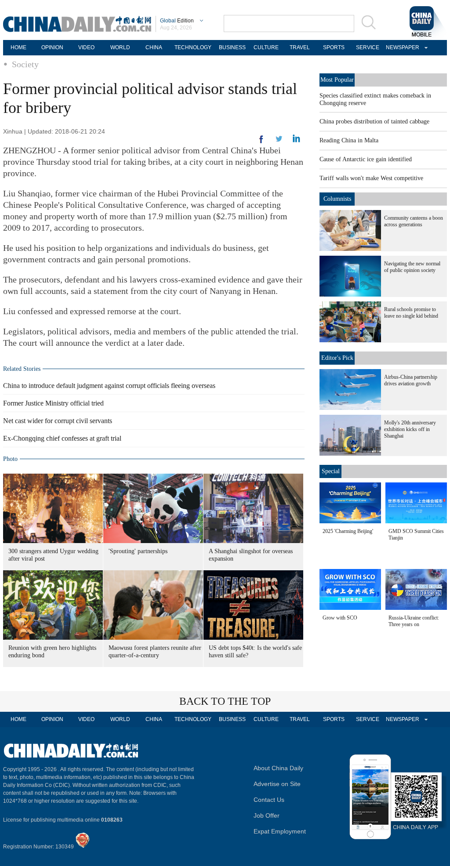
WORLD (120, 47)
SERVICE (367, 47)
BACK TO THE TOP (225, 701)
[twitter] (296, 141)
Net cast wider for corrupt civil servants (57, 420)
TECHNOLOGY (192, 47)
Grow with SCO (340, 618)
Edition (177, 21)
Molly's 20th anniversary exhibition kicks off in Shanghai (410, 429)
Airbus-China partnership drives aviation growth (410, 380)
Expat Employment (280, 831)
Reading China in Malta (348, 140)
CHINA (153, 47)
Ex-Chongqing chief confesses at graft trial (62, 438)
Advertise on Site (277, 783)
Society (25, 64)
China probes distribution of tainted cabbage (374, 121)
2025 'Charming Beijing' (348, 531)
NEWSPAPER (401, 47)
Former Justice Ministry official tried (53, 403)
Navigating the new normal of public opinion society (412, 267)
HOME (18, 47)
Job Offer (266, 815)
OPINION (52, 47)
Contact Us (269, 799)
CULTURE (266, 47)
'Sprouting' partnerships (138, 551)
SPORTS (334, 47)
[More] (261, 143)
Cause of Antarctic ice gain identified (365, 159)
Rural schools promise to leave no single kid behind (411, 312)
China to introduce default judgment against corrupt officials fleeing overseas (109, 385)
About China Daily (278, 768)
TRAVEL (300, 47)
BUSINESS (232, 47)
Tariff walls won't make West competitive (371, 178)
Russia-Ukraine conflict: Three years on (413, 621)
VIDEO (86, 47)
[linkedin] (279, 141)
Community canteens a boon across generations (413, 221)
